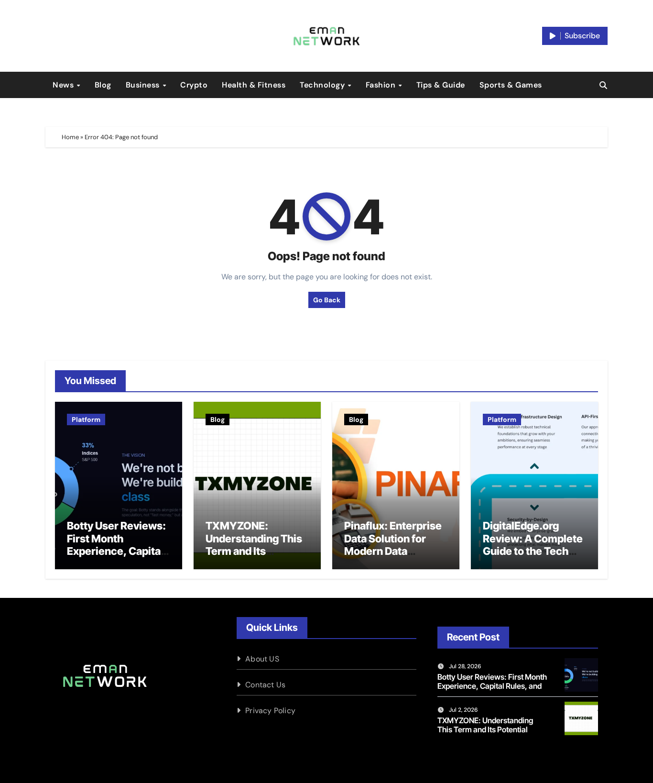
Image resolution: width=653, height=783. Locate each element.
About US (262, 659)
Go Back (326, 300)
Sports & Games (510, 85)
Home (70, 137)
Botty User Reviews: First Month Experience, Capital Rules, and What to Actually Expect (116, 551)
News (64, 85)
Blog (103, 85)
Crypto (193, 85)
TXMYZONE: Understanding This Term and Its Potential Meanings (254, 544)
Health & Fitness (253, 85)
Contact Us (265, 685)
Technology (323, 85)
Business (144, 85)
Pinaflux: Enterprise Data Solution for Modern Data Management (393, 544)
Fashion (382, 85)
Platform (86, 419)
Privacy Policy (270, 711)
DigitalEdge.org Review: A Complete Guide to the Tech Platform (533, 544)
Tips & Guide (440, 85)
